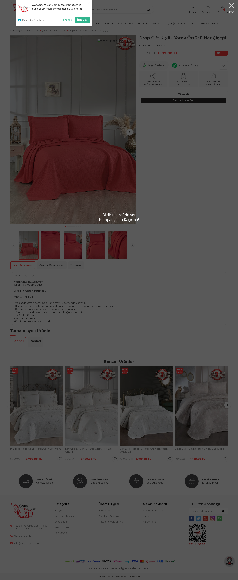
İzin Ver (82, 19)
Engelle (67, 19)
